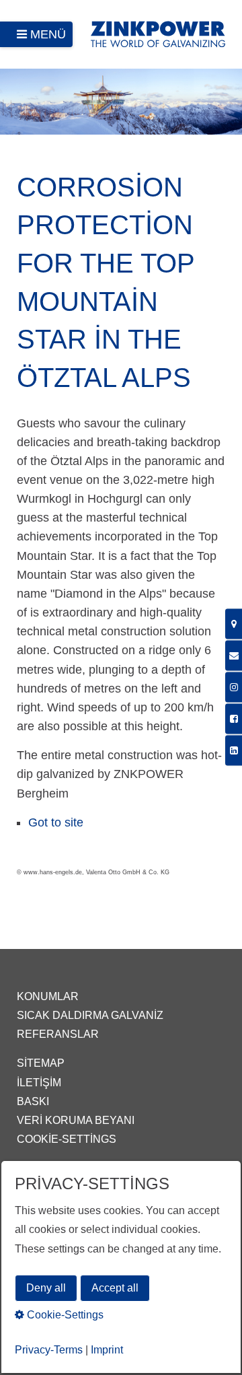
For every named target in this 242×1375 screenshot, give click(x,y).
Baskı (33, 1101)
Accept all (114, 1288)
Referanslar (58, 1034)
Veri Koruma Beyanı (75, 1120)
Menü (48, 34)
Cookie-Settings (66, 1139)
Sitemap (41, 1063)
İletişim (39, 1082)
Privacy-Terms (49, 1349)
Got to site (55, 822)
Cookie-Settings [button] (64, 1314)
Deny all (46, 1288)
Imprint (107, 1349)
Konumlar (48, 996)
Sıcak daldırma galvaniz (90, 1015)
